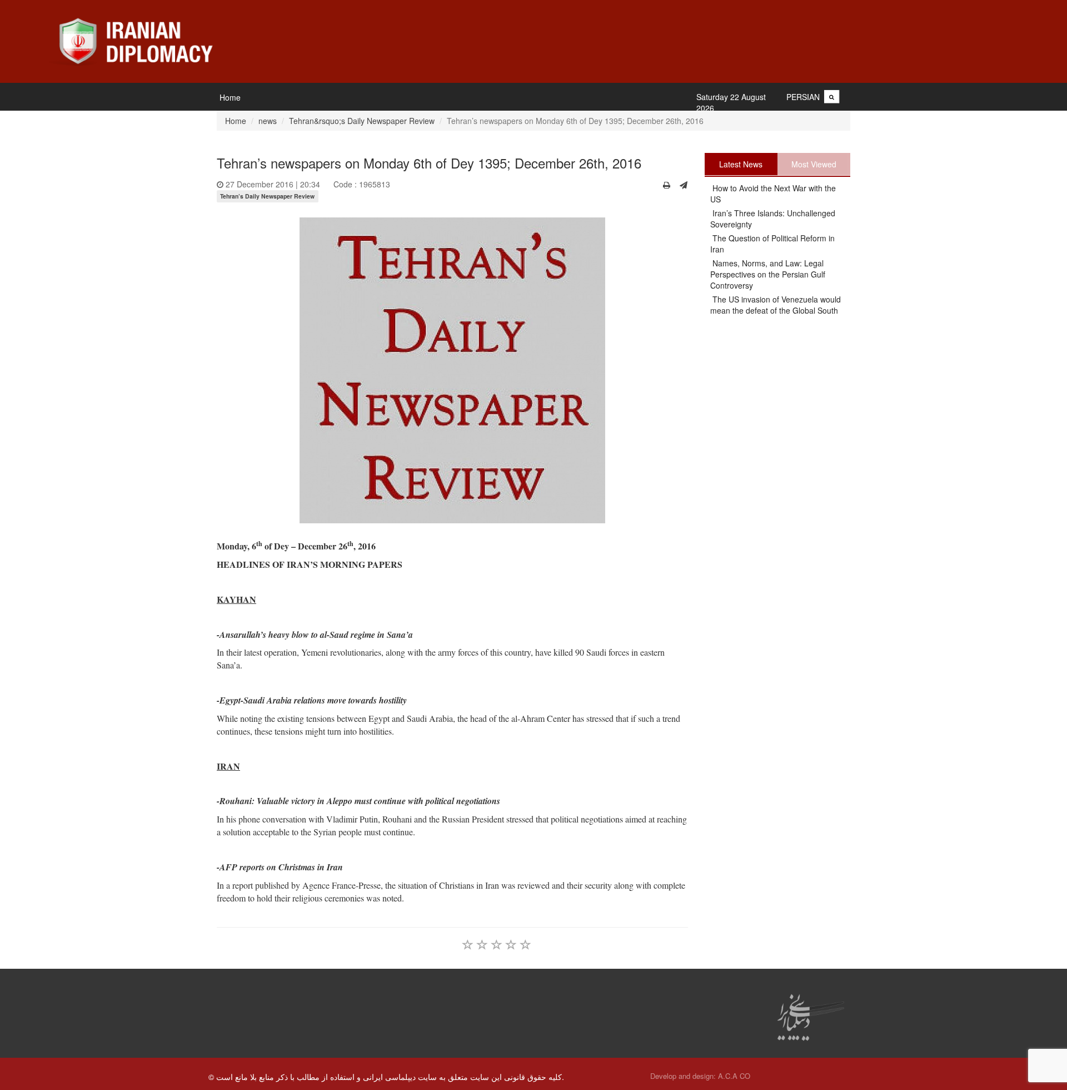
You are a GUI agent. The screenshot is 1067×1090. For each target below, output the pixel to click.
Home (230, 97)
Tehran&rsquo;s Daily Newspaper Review (362, 120)
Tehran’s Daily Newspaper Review (267, 196)
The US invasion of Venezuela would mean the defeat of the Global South (775, 305)
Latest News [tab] (740, 164)
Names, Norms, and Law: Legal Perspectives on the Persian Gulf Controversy (767, 274)
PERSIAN (803, 96)
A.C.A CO (734, 1076)
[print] (666, 185)
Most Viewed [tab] (813, 164)
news (267, 120)
